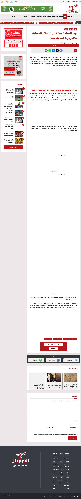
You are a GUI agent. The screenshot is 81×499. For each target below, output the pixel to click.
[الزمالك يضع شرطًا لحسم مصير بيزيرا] (19, 113)
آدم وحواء (67, 453)
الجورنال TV (66, 466)
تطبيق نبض (52, 360)
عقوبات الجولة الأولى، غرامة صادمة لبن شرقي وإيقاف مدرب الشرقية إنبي (20, 23)
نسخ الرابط (53, 348)
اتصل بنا (56, 496)
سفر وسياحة (55, 477)
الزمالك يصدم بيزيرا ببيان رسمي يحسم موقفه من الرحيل (9, 90)
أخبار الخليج (55, 453)
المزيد (25, 16)
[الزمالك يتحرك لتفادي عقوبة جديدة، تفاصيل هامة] (19, 127)
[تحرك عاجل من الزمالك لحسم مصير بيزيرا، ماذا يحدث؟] (19, 120)
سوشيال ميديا (66, 480)
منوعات (33, 16)
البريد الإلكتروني (73, 427)
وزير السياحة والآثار (48, 338)
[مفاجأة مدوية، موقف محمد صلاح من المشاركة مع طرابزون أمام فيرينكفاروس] (19, 105)
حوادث (61, 16)
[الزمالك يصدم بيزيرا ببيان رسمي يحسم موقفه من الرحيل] (19, 91)
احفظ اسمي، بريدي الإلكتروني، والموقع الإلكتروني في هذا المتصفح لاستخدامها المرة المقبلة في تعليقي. (55, 434)
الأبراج (60, 461)
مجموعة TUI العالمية (57, 338)
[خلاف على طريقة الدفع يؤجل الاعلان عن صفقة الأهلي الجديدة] (19, 134)
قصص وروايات (66, 485)
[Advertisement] (53, 114)
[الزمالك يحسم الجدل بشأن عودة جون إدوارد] (19, 98)
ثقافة (68, 474)
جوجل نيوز (69, 360)
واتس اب (34, 360)
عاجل (66, 29)
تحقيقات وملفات (56, 469)
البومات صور (67, 464)
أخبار (65, 16)
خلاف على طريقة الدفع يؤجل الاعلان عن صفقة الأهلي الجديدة (8, 133)
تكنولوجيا (61, 472)
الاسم (76, 421)
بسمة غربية (74, 43)
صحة (68, 482)
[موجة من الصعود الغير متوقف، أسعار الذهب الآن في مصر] (19, 141)
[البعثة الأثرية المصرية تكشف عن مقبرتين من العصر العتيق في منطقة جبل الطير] (70, 377)
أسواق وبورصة (66, 458)
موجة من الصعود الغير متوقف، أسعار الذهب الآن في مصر (8, 140)
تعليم (68, 472)
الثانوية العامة (55, 464)
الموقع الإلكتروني (49, 427)
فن (57, 16)
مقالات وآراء (66, 488)
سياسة (44, 16)
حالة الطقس (61, 474)
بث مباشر (62, 469)
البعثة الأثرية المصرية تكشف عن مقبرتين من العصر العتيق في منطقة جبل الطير (70, 386)
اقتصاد (49, 16)
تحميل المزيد (13, 147)
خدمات (67, 477)
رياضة (53, 16)
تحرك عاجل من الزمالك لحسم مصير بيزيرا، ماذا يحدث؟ (8, 119)
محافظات (39, 16)
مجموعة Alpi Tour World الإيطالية (69, 338)
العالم (54, 466)
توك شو (54, 472)
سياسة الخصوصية (47, 496)
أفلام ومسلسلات (55, 458)
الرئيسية (69, 16)
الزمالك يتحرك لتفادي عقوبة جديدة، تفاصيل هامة (8, 126)
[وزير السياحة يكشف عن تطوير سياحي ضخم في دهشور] (54, 377)
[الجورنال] (73, 9)
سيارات (59, 480)
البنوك (54, 461)
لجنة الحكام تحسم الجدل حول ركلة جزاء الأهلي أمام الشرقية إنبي (60, 23)
